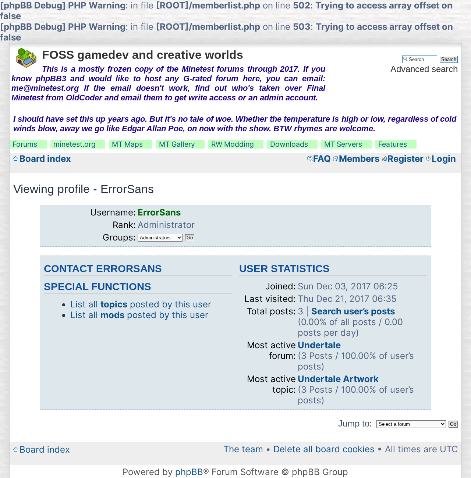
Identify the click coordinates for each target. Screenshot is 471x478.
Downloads (289, 144)
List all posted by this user (140, 304)
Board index (45, 158)
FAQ (322, 158)
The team (243, 449)
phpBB (189, 472)
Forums (25, 144)
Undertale (319, 345)
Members (359, 158)
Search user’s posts (353, 311)
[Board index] (26, 55)
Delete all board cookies (324, 449)
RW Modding (232, 144)
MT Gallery (177, 144)
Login (444, 158)
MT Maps (127, 144)
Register (405, 158)
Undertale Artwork (338, 379)
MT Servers (343, 144)
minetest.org (74, 144)
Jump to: (355, 423)
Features (392, 144)
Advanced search (424, 69)
